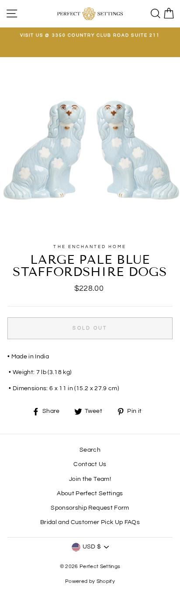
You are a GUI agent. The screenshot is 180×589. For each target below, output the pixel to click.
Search (90, 450)
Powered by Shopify (90, 581)
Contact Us (89, 464)
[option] (90, 35)
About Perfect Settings (90, 493)
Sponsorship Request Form (90, 508)
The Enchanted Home (89, 247)
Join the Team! (90, 479)
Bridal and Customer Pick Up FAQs (90, 522)
